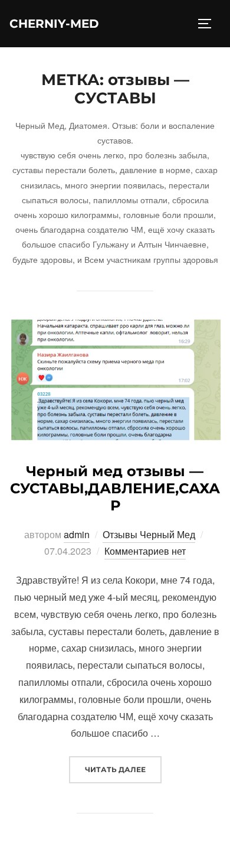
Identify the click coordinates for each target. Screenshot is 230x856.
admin (77, 534)
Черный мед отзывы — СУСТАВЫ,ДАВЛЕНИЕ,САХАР (115, 488)
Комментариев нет (145, 551)
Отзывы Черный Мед (149, 534)
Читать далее (123, 769)
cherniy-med (54, 24)
